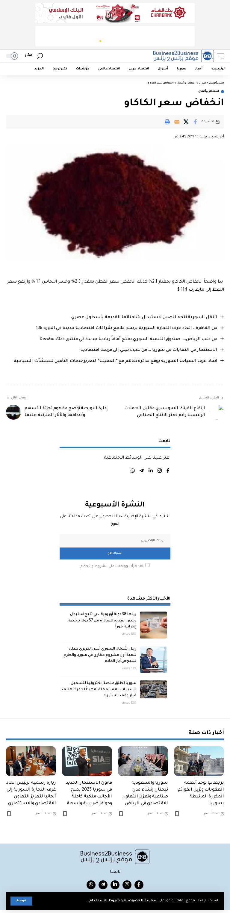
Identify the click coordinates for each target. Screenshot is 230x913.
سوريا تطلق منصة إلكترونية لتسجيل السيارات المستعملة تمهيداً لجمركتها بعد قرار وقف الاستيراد (98, 689)
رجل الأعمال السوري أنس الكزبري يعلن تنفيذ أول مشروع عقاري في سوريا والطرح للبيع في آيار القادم (99, 655)
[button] (21, 901)
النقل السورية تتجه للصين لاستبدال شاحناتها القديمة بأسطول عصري (144, 317)
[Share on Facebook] (195, 122)
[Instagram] (160, 472)
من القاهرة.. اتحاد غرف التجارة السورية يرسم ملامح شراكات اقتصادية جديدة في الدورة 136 (126, 328)
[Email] (176, 122)
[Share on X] (186, 122)
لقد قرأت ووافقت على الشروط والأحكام (112, 566)
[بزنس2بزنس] (183, 56)
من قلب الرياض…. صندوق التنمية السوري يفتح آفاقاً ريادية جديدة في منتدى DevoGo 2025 (128, 339)
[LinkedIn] (151, 472)
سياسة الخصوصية (140, 901)
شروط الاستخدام (104, 901)
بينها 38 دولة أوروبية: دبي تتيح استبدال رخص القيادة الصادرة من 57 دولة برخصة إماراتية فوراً (102, 620)
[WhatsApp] (133, 472)
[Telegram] (142, 472)
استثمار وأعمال (208, 91)
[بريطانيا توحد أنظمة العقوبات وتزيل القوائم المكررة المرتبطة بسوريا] (199, 761)
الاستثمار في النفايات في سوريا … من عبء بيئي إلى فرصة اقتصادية (149, 350)
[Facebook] (168, 472)
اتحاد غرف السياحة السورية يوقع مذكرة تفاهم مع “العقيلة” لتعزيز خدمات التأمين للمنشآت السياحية (115, 361)
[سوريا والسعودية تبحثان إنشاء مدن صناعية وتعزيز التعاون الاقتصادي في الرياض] (143, 761)
